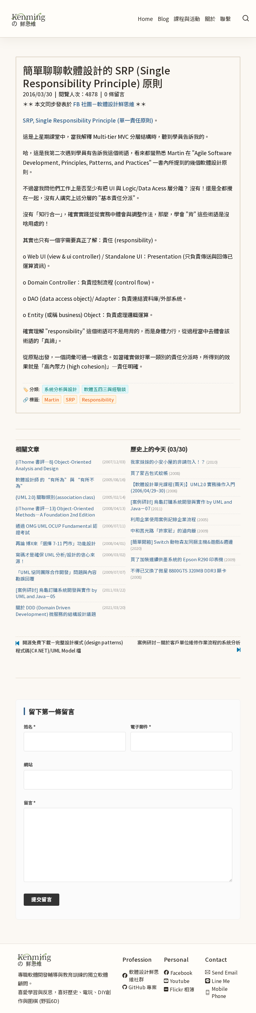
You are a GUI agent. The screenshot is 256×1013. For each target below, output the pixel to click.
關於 (210, 19)
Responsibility (98, 399)
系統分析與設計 (60, 389)
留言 (30, 802)
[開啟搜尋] (245, 18)
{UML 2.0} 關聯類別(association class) (55, 497)
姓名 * (30, 726)
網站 (28, 764)
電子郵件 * (140, 726)
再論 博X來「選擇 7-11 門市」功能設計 (56, 543)
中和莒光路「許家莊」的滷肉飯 (169, 530)
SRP (70, 399)
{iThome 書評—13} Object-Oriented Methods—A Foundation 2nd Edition (55, 511)
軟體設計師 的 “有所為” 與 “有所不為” (55, 482)
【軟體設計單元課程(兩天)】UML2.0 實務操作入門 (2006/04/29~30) (182, 487)
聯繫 (225, 19)
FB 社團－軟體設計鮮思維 (103, 104)
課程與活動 (187, 19)
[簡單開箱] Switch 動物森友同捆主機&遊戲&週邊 (181, 545)
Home (145, 19)
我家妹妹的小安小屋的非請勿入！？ (174, 462)
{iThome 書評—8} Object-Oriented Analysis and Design (53, 465)
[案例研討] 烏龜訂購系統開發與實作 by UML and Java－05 (56, 593)
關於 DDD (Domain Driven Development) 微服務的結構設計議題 (56, 610)
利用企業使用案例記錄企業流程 (169, 519)
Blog (163, 19)
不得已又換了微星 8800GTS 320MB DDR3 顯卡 (178, 573)
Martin (51, 399)
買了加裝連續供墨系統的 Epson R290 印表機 (182, 559)
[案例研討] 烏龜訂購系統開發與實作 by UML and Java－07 (181, 505)
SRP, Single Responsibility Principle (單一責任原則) (88, 120)
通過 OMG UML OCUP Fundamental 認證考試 (56, 529)
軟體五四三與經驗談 (105, 389)
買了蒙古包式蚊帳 (155, 473)
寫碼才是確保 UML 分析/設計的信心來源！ (55, 558)
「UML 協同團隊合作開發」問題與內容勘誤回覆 (56, 575)
